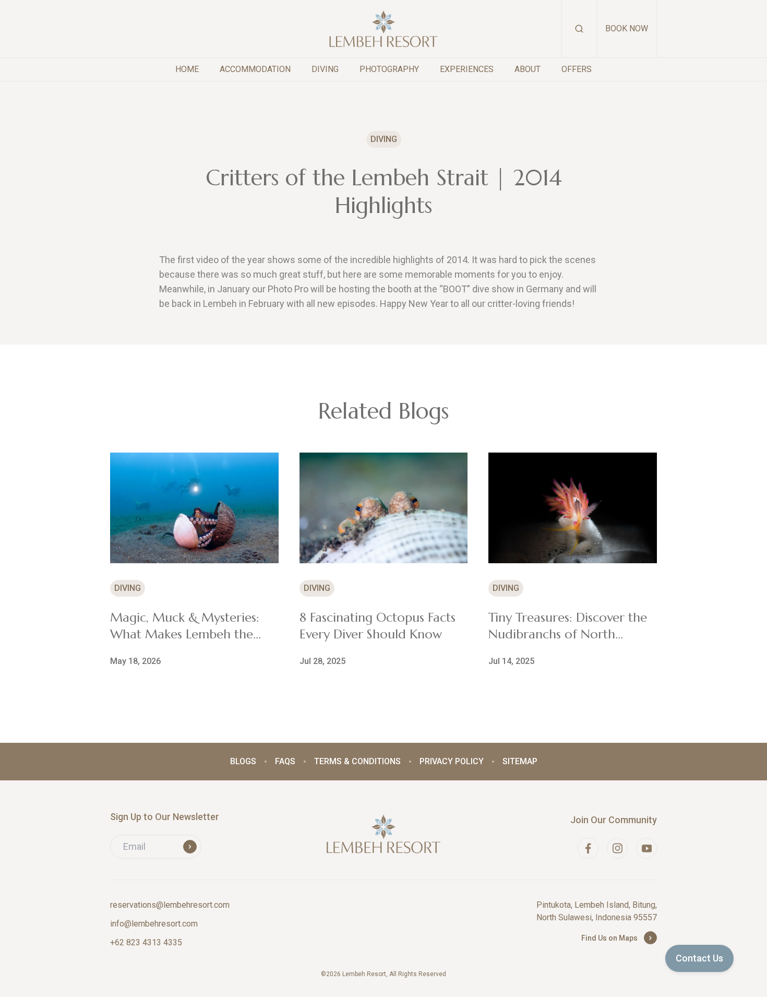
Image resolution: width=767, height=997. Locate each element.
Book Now (626, 28)
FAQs (285, 761)
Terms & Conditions (357, 761)
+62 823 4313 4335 (146, 942)
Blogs (243, 761)
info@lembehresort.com (154, 924)
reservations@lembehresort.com (170, 905)
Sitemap (519, 761)
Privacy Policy (452, 761)
